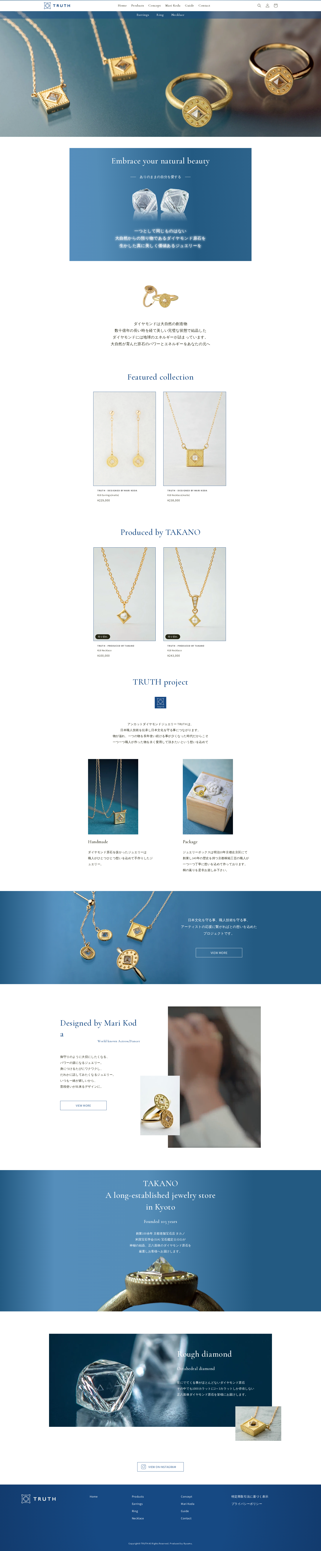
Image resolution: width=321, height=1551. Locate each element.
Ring (135, 1511)
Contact (186, 1518)
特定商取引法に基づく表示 (249, 1496)
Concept (186, 1496)
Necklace (138, 1518)
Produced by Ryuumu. (181, 1543)
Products (138, 1496)
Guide (185, 1511)
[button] (259, 5)
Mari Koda (187, 1504)
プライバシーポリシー (246, 1504)
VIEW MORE (219, 953)
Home (94, 1496)
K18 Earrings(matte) (108, 495)
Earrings (137, 1504)
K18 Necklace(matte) (178, 495)
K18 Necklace (104, 650)
